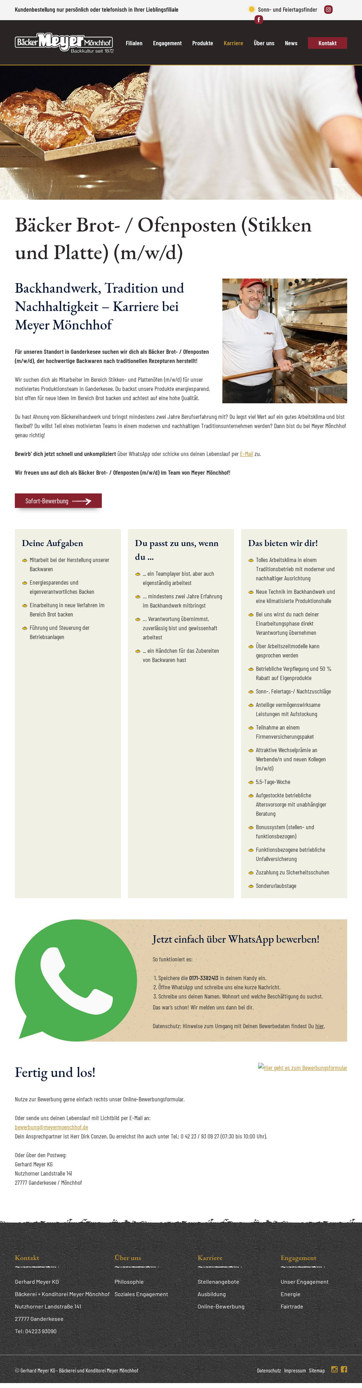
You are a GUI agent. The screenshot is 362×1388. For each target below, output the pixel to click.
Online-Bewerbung (221, 1306)
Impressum (295, 1370)
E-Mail (246, 453)
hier (319, 1026)
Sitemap (317, 1370)
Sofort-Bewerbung (46, 500)
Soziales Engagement (141, 1293)
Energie (290, 1293)
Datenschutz (269, 1370)
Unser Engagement (305, 1281)
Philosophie (129, 1281)
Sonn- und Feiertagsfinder (287, 9)
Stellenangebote (218, 1281)
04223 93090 (41, 1331)
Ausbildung (212, 1293)
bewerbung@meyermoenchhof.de (51, 1127)
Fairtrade (292, 1306)
